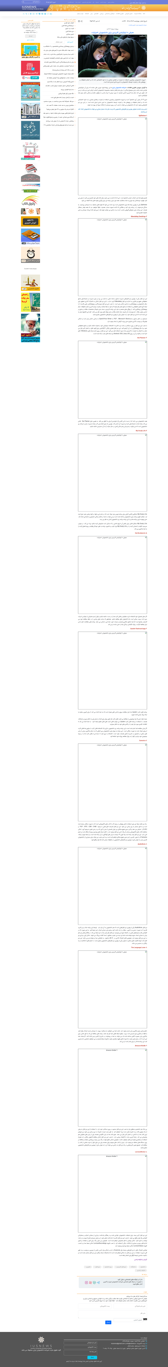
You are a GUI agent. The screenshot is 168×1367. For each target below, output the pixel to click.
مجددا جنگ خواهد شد (30, 33)
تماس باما (85, 1361)
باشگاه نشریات (137, 14)
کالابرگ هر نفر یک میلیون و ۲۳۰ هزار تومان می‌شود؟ (60, 109)
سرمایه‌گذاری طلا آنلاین (68, 26)
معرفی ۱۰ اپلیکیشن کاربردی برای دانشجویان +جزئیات (112, 32)
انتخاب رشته (77, 2)
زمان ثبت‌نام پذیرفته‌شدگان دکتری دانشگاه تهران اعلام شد (59, 62)
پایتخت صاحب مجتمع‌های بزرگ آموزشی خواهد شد (60, 78)
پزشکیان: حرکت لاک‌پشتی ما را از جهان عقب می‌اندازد (60, 121)
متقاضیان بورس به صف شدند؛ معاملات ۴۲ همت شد (60, 105)
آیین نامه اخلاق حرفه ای (95, 1361)
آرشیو (67, 1361)
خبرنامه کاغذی (103, 2)
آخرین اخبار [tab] (70, 42)
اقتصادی (96, 14)
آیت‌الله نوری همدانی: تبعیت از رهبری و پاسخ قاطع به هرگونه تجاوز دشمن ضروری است (58, 117)
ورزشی (101, 14)
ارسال (108, 1322)
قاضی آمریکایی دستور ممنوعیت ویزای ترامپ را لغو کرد (60, 86)
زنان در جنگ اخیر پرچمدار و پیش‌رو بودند (63, 70)
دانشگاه (133, 1267)
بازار (93, 2)
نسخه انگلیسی (71, 2)
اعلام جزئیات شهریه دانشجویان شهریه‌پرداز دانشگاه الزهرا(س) (58, 74)
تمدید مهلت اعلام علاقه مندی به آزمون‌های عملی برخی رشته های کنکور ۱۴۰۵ (58, 50)
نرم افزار (97, 1267)
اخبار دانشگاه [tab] (59, 42)
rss (76, 1361)
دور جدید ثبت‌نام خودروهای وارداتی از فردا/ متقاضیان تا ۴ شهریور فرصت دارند (58, 125)
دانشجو (143, 1267)
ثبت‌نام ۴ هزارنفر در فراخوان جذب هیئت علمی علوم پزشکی (58, 66)
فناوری (88, 1267)
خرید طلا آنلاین (70, 32)
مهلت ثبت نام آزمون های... (137, 2)
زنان (91, 14)
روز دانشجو (108, 1267)
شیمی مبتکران (70, 34)
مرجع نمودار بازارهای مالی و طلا (65, 37)
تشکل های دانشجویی (86, 2)
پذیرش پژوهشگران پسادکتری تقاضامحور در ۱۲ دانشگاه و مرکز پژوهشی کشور (58, 46)
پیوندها (80, 1361)
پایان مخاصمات (30, 31)
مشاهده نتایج (30, 40)
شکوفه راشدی (141, 1270)
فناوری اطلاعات (119, 14)
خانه (144, 14)
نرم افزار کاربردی (121, 1267)
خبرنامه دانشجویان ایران (141, 25)
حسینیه (97, 2)
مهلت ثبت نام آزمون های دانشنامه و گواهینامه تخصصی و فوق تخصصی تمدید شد (58, 58)
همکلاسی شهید (111, 2)
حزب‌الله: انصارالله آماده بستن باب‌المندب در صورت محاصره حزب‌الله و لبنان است (58, 102)
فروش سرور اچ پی (69, 23)
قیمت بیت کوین (69, 29)
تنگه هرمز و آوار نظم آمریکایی (66, 94)
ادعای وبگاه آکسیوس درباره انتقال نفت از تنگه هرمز (60, 82)
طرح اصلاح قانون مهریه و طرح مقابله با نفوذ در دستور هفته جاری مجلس (58, 113)
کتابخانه (87, 14)
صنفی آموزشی (129, 14)
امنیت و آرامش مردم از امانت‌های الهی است (62, 98)
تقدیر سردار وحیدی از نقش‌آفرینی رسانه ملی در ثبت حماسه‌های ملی (58, 54)
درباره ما (72, 1361)
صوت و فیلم (80, 14)
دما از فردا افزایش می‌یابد (67, 90)
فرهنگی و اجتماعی (109, 14)
